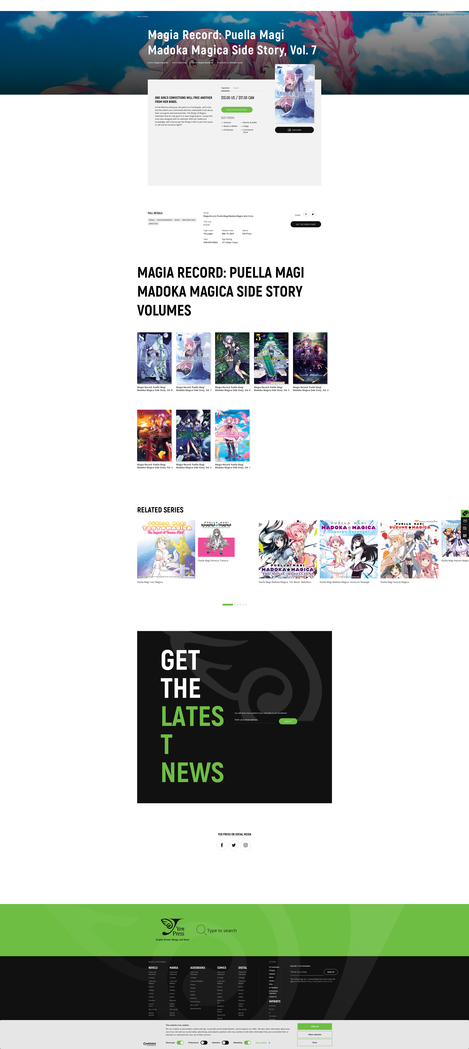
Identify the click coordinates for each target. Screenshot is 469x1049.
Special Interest (151, 1014)
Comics (221, 968)
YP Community (274, 967)
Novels (153, 968)
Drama (177, 220)
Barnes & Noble (250, 122)
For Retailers (273, 988)
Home (139, 17)
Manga (145, 17)
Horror (151, 994)
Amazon (227, 122)
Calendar (272, 974)
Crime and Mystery (152, 982)
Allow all (314, 1026)
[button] (227, 604)
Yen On (271, 1009)
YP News (272, 970)
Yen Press (272, 1006)
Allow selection (314, 1034)
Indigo (246, 126)
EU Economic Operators (273, 992)
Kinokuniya (228, 129)
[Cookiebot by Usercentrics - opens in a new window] (149, 1044)
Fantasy (151, 220)
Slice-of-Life (153, 1009)
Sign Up (330, 972)
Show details (261, 1043)
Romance (152, 1000)
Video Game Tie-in (188, 220)
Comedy (152, 978)
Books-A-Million (230, 126)
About (271, 977)
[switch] (204, 1043)
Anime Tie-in (153, 224)
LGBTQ (151, 997)
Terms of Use (326, 981)
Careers (271, 981)
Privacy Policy (312, 981)
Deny (315, 1042)
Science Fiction (151, 1005)
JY (269, 1013)
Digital (242, 968)
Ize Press (272, 1019)
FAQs (271, 984)
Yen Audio (272, 1016)
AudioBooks (197, 968)
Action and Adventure (164, 220)
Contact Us (273, 997)
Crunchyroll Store (248, 130)
